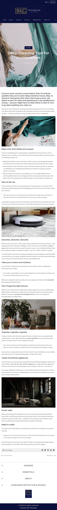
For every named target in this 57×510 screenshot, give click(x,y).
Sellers (28, 47)
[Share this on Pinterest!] (51, 450)
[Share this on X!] (45, 450)
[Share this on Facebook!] (42, 450)
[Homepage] (28, 10)
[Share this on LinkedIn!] (48, 450)
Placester (33, 508)
